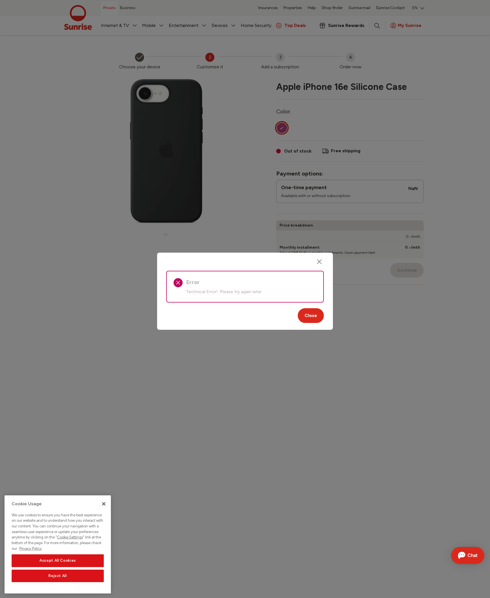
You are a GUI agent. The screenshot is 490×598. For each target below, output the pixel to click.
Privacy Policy (30, 548)
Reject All (57, 576)
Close (311, 315)
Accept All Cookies (57, 560)
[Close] (319, 261)
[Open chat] (467, 555)
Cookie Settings (70, 537)
